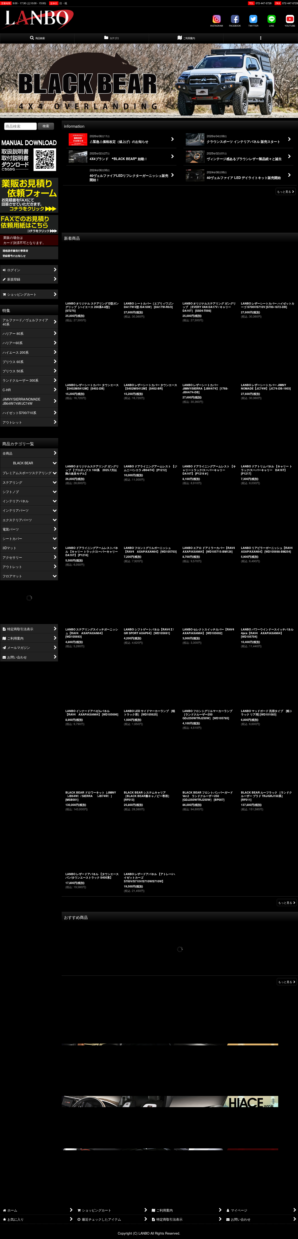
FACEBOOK (235, 25)
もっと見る (284, 191)
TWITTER (253, 25)
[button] (37, 38)
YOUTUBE (290, 25)
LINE (271, 25)
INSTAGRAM (216, 25)
